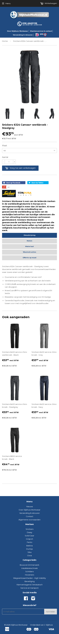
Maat (4, 145)
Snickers (29, 529)
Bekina (29, 546)
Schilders (29, 571)
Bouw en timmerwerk (29, 565)
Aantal (5, 157)
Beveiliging (30, 581)
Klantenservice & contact (41, 31)
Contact (29, 516)
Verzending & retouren (23, 35)
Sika (29, 552)
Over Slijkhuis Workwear (17, 31)
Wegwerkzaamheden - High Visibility (29, 578)
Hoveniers (29, 575)
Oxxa (29, 555)
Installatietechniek (29, 568)
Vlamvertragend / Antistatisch (29, 585)
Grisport (29, 539)
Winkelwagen (50, 3)
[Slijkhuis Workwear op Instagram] (33, 599)
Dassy (29, 532)
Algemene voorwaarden (29, 520)
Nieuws (29, 506)
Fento (29, 542)
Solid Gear (29, 536)
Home (5, 41)
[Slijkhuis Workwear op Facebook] (26, 599)
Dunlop (29, 549)
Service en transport (29, 588)
